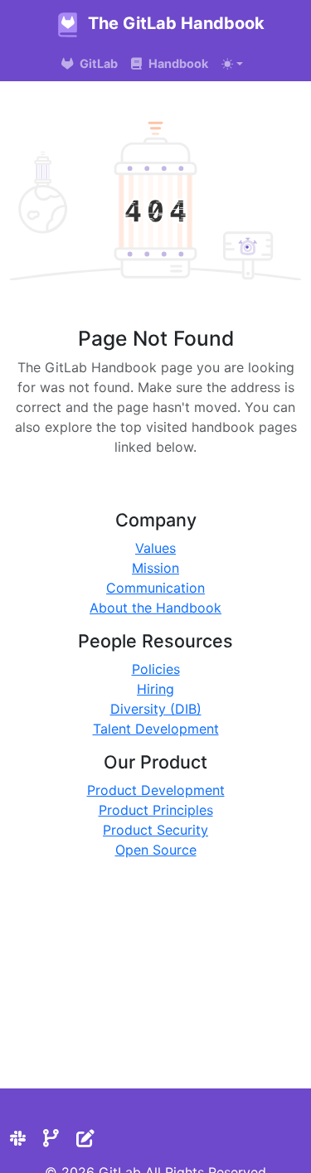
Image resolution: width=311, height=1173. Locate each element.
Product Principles (156, 810)
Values (155, 548)
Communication (155, 587)
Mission (155, 568)
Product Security (155, 830)
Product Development (156, 790)
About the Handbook (155, 607)
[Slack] (18, 1138)
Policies (156, 669)
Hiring (155, 689)
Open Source (156, 849)
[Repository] (51, 1138)
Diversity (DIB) (156, 708)
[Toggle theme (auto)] (232, 64)
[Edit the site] (85, 1138)
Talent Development (156, 728)
